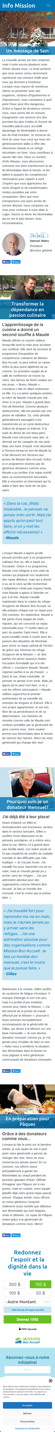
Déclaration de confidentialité (27, 1428)
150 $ (40, 1284)
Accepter (28, 1405)
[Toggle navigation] (48, 5)
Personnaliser (27, 1421)
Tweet (16, 262)
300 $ (14, 1284)
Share (6, 262)
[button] (50, 1380)
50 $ (40, 1293)
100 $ (14, 1293)
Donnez (27, 1319)
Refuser (27, 1413)
